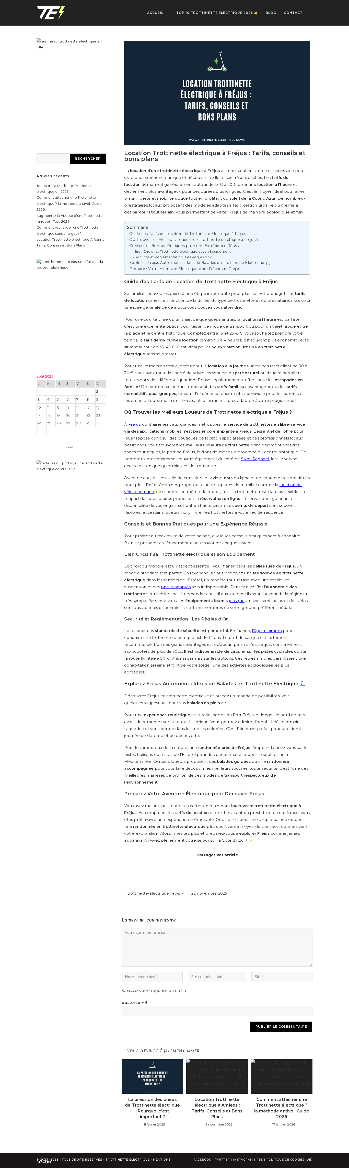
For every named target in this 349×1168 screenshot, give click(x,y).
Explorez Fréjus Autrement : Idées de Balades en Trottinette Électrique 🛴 (199, 262)
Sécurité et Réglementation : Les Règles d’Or (173, 257)
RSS (260, 1159)
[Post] (233, 866)
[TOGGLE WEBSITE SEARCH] (311, 13)
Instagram (243, 1159)
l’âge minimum (267, 630)
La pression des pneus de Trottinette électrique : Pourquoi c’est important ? (152, 1108)
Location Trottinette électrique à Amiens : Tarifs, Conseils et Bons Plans (217, 1108)
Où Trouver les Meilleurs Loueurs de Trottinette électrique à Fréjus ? (194, 239)
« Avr (70, 447)
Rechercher (88, 158)
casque (237, 600)
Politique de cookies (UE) (289, 1159)
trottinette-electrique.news (153, 893)
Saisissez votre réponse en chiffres (155, 990)
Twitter (222, 1159)
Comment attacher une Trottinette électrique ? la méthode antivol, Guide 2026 (281, 1108)
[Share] (198, 866)
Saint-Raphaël (255, 458)
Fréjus (134, 424)
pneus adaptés (176, 586)
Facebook (202, 1159)
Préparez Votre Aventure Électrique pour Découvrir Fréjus (184, 268)
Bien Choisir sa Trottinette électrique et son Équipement (183, 251)
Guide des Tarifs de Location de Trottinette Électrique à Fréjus (187, 233)
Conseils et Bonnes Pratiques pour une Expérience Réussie (185, 245)
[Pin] (216, 866)
